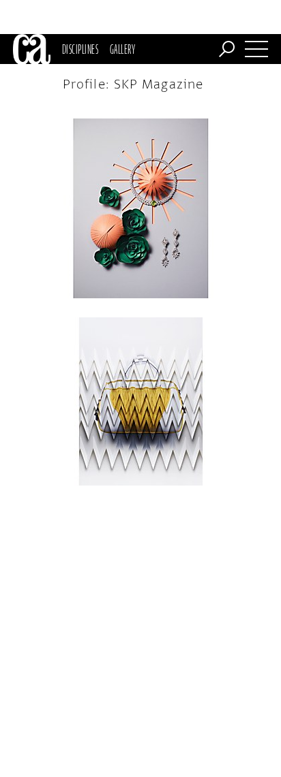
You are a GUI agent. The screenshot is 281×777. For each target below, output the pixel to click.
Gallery (122, 49)
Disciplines (80, 49)
